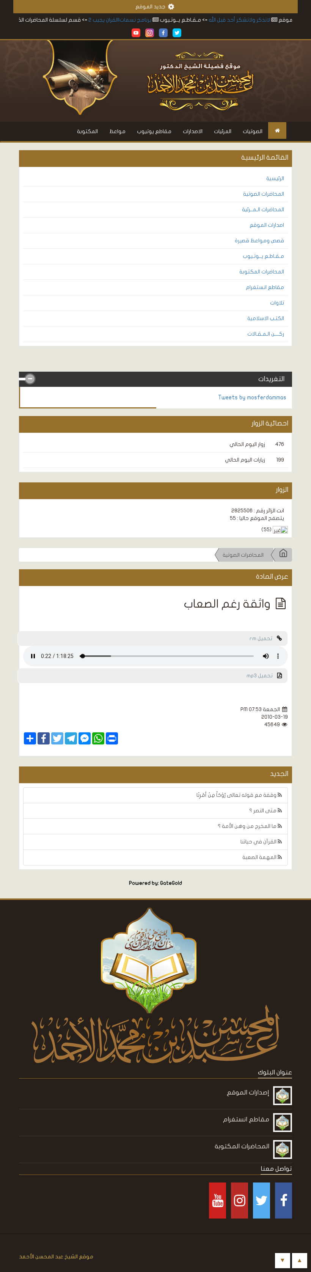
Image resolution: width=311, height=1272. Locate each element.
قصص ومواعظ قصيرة (259, 240)
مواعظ (117, 131)
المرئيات (222, 131)
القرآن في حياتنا (259, 842)
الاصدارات (193, 131)
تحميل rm (263, 638)
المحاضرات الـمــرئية (263, 209)
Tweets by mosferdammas (252, 397)
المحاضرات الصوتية (263, 194)
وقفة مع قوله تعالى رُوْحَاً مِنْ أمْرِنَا (237, 795)
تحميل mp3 (262, 675)
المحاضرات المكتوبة (261, 272)
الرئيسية (275, 178)
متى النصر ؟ (263, 810)
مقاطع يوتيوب (154, 131)
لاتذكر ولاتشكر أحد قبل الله (252, 20)
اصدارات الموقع (267, 225)
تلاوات (277, 303)
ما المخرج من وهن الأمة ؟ (248, 826)
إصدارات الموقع (248, 1092)
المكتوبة (87, 131)
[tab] (155, 379)
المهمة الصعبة (260, 857)
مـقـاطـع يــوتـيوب (263, 256)
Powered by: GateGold (155, 883)
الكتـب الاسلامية (265, 318)
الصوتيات (252, 131)
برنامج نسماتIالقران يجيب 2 (132, 20)
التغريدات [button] (271, 379)
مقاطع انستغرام (265, 287)
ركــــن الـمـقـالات (265, 334)
